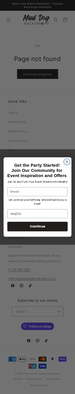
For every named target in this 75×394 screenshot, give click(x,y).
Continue (37, 226)
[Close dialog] (67, 162)
